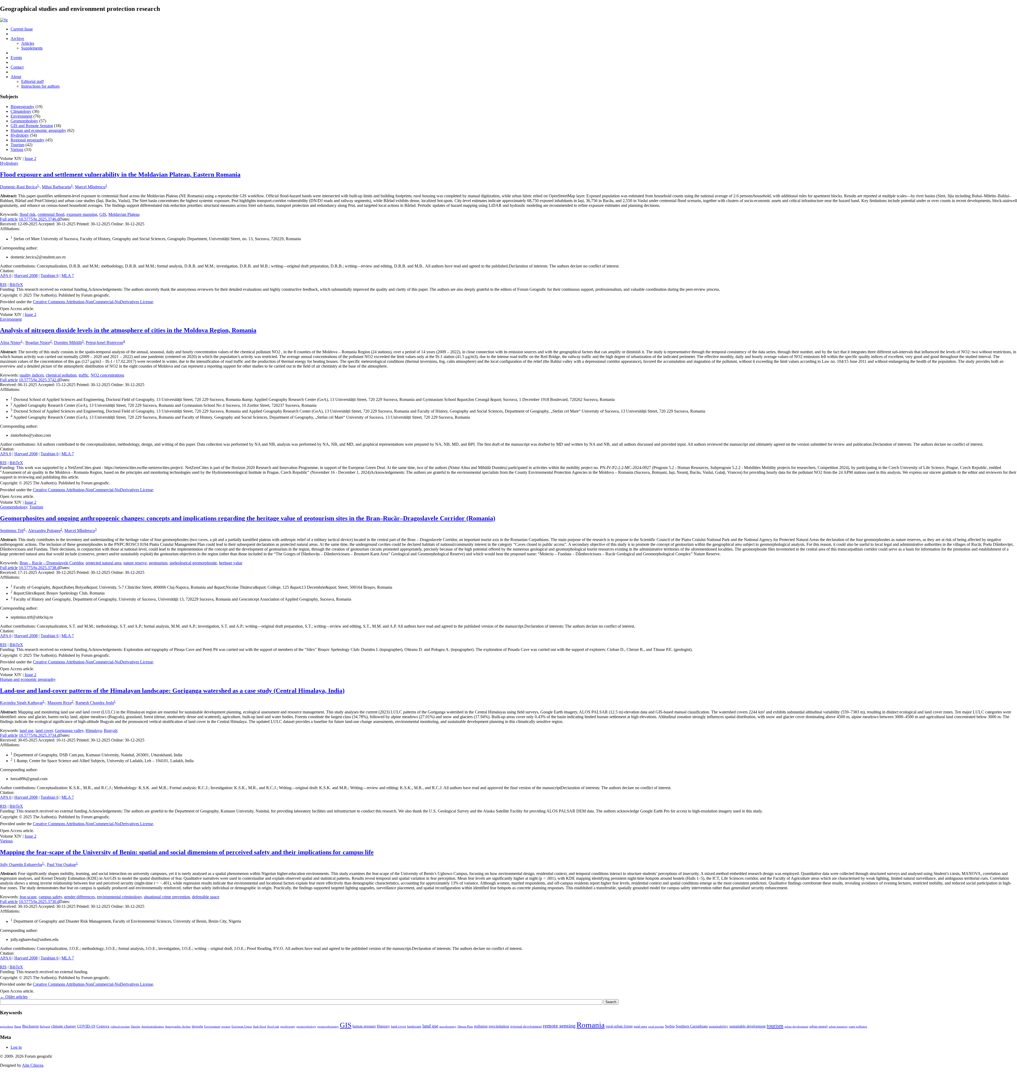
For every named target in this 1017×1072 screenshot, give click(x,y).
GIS (102, 214)
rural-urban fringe (619, 1026)
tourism (775, 1026)
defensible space (205, 897)
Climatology (21, 111)
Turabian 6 (50, 275)
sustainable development (747, 1026)
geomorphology (306, 1026)
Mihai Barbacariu (56, 187)
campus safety (50, 897)
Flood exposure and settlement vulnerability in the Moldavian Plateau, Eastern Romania (120, 174)
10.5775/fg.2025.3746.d (39, 219)
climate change (63, 1026)
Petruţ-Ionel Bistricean (104, 343)
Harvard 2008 (26, 275)
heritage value (230, 563)
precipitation (499, 1026)
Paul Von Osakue (61, 864)
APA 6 (5, 275)
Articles (27, 43)
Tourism (17, 144)
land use (26, 730)
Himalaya (94, 730)
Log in (16, 1047)
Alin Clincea (32, 1065)
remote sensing (559, 1026)
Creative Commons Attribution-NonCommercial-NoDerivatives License (93, 302)
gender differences (79, 897)
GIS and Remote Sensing (32, 125)
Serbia (670, 1026)
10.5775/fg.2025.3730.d (39, 901)
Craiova (102, 1026)
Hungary (383, 1026)
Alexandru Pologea (44, 530)
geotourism (158, 563)
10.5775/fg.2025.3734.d (39, 735)
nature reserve (135, 563)
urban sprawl (818, 1026)
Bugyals (111, 730)
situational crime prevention (167, 897)
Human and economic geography (38, 130)
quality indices (32, 375)
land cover (44, 730)
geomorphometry (328, 1026)
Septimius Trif (12, 530)
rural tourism (656, 1026)
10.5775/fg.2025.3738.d (39, 567)
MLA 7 (67, 275)
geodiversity (287, 1026)
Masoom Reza (59, 703)
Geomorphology (24, 121)
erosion (225, 1026)
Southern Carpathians (692, 1026)
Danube (135, 1026)
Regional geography (27, 140)
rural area (640, 1026)
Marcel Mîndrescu (90, 187)
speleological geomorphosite (193, 563)
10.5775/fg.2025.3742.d (39, 380)
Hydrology (20, 135)
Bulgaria (45, 1026)
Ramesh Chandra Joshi (94, 703)
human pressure (364, 1026)
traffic (83, 375)
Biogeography (22, 106)
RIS (3, 284)
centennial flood (51, 214)
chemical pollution (61, 375)
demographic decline (178, 1026)
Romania (591, 1025)
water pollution (858, 1026)
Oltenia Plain (465, 1026)
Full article (9, 219)
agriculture (6, 1026)
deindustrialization (152, 1026)
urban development (796, 1026)
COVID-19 (86, 1026)
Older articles (14, 996)
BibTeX (16, 284)
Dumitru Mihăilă (68, 343)
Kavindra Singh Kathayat (21, 703)
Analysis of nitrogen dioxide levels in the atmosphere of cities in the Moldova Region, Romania (128, 330)
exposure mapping (81, 214)
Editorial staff (32, 81)
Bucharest (30, 1026)
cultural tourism (120, 1026)
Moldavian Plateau (124, 214)
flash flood (259, 1026)
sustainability (718, 1026)
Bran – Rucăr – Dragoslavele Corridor (51, 563)
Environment (21, 116)
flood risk (27, 214)
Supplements (32, 48)
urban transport (838, 1026)
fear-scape (28, 897)
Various (17, 149)
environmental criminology (119, 897)
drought (197, 1026)
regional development (526, 1026)
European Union (241, 1026)
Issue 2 (30, 158)
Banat (17, 1026)
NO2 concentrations (107, 375)
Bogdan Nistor (37, 343)
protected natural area (103, 563)
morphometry (447, 1026)
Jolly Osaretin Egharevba (21, 864)
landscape (414, 1026)
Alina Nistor (10, 343)
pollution (481, 1026)
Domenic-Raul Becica (18, 187)
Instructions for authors (40, 86)
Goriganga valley (69, 730)
